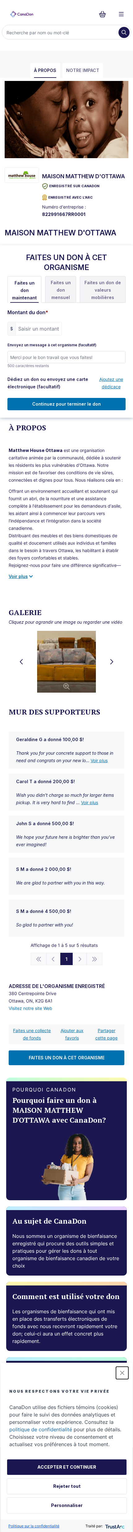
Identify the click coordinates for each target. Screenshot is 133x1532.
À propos (45, 70)
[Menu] (121, 14)
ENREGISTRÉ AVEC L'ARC (70, 197)
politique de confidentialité (40, 1429)
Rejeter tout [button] (67, 1486)
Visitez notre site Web (30, 1008)
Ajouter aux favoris (72, 1034)
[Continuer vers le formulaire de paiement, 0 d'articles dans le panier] (104, 14)
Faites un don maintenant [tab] (24, 290)
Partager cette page (106, 1034)
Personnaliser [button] (67, 1505)
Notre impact (82, 70)
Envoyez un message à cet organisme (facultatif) (52, 345)
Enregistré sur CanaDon (74, 186)
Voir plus (99, 760)
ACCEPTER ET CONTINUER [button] (66, 1467)
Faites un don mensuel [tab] (61, 290)
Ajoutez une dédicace (111, 383)
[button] (122, 1373)
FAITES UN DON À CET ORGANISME (67, 1057)
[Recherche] (124, 32)
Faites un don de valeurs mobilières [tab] (102, 290)
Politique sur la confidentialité (33, 1526)
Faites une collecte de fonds (32, 1034)
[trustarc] (114, 1526)
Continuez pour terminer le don (66, 404)
